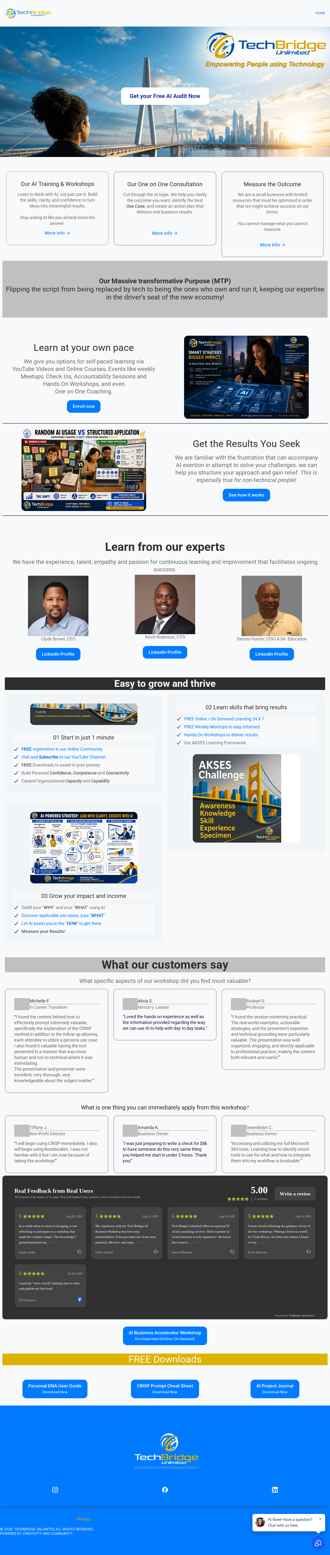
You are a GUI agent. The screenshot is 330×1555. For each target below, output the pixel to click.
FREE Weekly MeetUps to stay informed (222, 726)
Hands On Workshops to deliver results (221, 734)
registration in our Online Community (62, 749)
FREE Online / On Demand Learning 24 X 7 (224, 718)
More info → (57, 232)
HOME (320, 13)
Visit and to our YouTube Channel (63, 757)
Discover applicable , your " (63, 915)
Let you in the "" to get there (61, 923)
